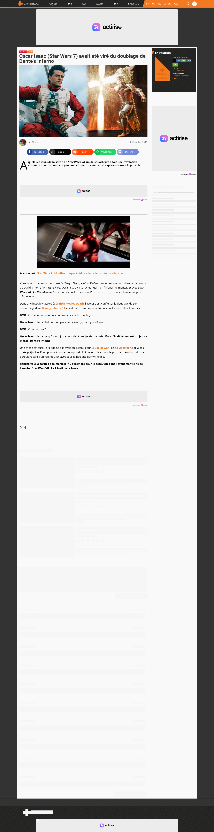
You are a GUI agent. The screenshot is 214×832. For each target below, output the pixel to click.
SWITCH (167, 4)
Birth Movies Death (71, 303)
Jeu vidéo (23, 52)
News (31, 52)
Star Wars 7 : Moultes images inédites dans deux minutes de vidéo (80, 273)
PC (147, 4)
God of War (101, 348)
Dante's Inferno (180, 57)
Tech (69, 4)
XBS (159, 4)
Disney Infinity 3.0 (54, 308)
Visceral (124, 348)
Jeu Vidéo (53, 4)
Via (23, 427)
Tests (115, 4)
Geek (84, 4)
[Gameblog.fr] (28, 3)
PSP (189, 60)
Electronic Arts (178, 70)
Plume (35, 142)
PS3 (178, 60)
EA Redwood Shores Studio (181, 76)
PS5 (153, 4)
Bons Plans (133, 4)
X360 (184, 60)
